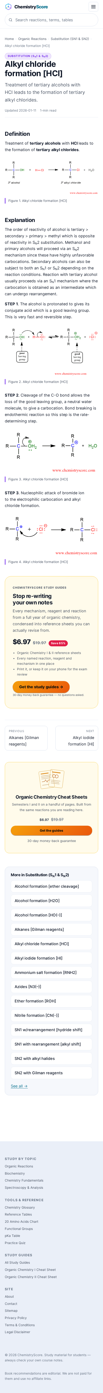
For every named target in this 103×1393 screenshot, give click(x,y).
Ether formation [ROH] (35, 1001)
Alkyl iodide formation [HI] (39, 958)
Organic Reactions (32, 39)
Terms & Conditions (20, 1325)
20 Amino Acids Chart (21, 1221)
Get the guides (51, 830)
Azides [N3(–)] (28, 986)
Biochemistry (15, 1173)
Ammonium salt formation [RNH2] (46, 972)
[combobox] (51, 19)
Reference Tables (18, 1214)
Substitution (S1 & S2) (28, 56)
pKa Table (12, 1236)
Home (9, 39)
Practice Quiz (15, 1243)
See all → (19, 1086)
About (9, 1296)
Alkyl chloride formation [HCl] (42, 943)
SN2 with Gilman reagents (39, 1072)
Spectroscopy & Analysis (24, 1187)
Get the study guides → (41, 686)
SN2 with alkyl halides (35, 1058)
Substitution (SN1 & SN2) (70, 39)
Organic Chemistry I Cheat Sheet (30, 1270)
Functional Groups (19, 1229)
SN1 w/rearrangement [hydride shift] (48, 1029)
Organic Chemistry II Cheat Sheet (31, 1277)
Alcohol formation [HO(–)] (38, 915)
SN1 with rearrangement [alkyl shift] (48, 1044)
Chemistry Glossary (20, 1207)
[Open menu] (93, 6)
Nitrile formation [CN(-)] (37, 1015)
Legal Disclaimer (17, 1332)
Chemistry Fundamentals (24, 1180)
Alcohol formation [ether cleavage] (47, 886)
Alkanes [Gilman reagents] (39, 929)
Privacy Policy (16, 1318)
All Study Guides (17, 1262)
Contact (11, 1304)
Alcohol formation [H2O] (37, 900)
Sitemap (11, 1311)
